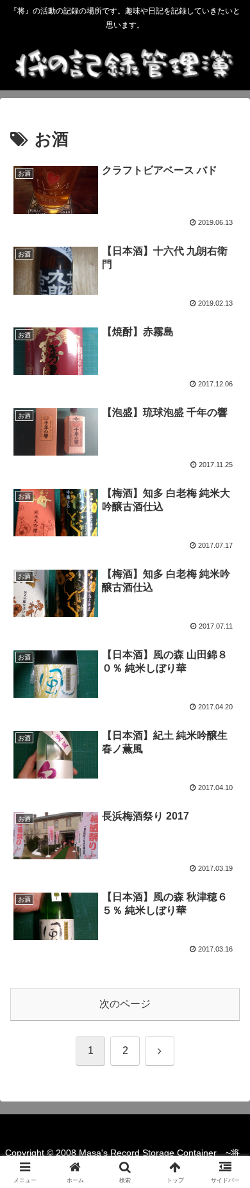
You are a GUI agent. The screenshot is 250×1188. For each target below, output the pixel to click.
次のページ (125, 1003)
